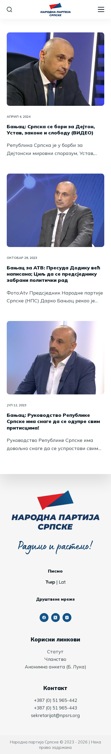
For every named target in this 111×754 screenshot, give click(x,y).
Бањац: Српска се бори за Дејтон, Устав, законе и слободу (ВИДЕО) (51, 129)
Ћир (50, 582)
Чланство (55, 659)
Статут (55, 651)
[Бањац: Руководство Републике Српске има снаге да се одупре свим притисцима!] (56, 357)
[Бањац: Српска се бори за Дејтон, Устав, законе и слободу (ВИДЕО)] (56, 69)
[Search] (9, 9)
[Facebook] (44, 617)
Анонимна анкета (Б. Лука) (55, 667)
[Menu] (101, 9)
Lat (62, 582)
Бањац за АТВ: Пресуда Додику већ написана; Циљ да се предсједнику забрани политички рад (53, 274)
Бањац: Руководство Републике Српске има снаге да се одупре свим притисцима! (53, 421)
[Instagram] (67, 617)
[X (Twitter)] (55, 617)
